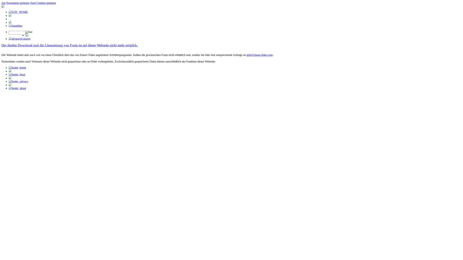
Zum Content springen (43, 3)
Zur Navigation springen (15, 3)
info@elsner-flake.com (260, 55)
